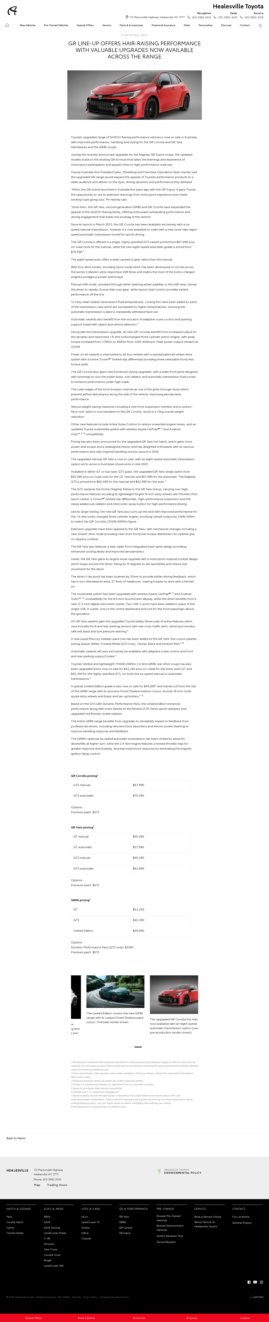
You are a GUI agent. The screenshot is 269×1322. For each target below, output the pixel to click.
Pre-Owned (165, 1208)
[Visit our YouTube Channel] (255, 1282)
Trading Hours (57, 1185)
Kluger (48, 1260)
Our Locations (240, 1216)
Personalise (205, 25)
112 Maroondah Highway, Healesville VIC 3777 (157, 17)
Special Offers (85, 25)
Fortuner (49, 1244)
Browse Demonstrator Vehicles (170, 1228)
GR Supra (124, 1233)
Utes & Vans (90, 1208)
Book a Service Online (207, 1216)
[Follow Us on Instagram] (261, 1282)
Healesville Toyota (238, 6)
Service (106, 25)
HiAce (85, 1233)
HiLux (84, 1216)
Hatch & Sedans (18, 1208)
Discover (226, 25)
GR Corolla (125, 1227)
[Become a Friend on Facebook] (249, 1282)
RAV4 (47, 1216)
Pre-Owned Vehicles (56, 25)
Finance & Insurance (163, 25)
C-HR (47, 1238)
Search (260, 25)
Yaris (9, 1216)
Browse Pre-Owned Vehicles (168, 1218)
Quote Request (166, 1242)
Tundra (85, 1227)
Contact (245, 25)
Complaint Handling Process (114, 1296)
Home (7, 24)
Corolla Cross (52, 1255)
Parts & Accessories (131, 25)
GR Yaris (124, 1216)
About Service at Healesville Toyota (205, 1224)
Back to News (15, 1138)
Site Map (76, 1296)
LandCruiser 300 (53, 1265)
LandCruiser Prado (55, 1233)
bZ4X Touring (52, 1227)
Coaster (86, 1238)
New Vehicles (28, 25)
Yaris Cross (50, 1249)
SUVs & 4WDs (54, 1208)
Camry (10, 1227)
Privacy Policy (90, 1296)
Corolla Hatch (14, 1222)
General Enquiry (242, 1222)
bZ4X (47, 1222)
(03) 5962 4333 (201, 15)
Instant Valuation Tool (170, 1236)
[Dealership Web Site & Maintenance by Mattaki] (256, 1297)
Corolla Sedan (15, 1233)
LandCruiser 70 (90, 1222)
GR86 (122, 1222)
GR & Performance (133, 1208)
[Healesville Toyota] (11, 10)
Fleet (187, 25)
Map (37, 1185)
